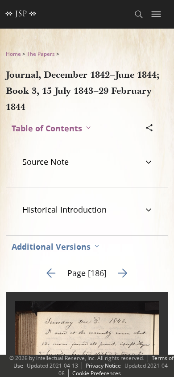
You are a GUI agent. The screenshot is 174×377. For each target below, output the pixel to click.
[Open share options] (149, 128)
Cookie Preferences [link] (96, 373)
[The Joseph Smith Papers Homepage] (21, 14)
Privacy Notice (103, 365)
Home (13, 54)
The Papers (41, 54)
